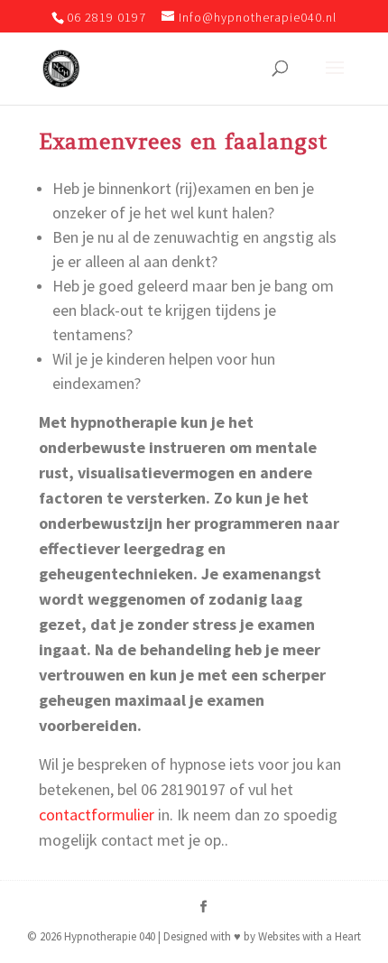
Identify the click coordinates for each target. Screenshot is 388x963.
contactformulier (96, 814)
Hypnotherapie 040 (109, 936)
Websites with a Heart (309, 936)
